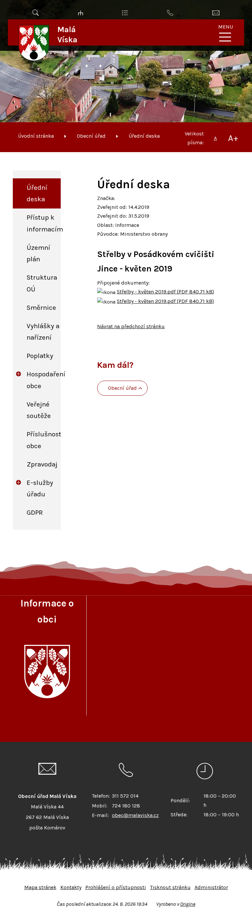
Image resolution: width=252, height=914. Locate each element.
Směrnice (41, 307)
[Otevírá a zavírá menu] (225, 37)
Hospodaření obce (44, 379)
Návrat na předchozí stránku (131, 326)
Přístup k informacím (44, 223)
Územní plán (38, 253)
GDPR (35, 512)
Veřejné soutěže (39, 410)
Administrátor (211, 887)
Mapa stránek (40, 887)
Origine (187, 904)
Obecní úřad (91, 136)
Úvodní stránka (36, 136)
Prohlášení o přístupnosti (115, 887)
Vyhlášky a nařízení (43, 331)
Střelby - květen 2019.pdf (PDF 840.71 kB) (165, 291)
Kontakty (70, 887)
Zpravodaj (42, 464)
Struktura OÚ (42, 283)
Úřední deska (144, 136)
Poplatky (40, 356)
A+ (233, 138)
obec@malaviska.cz (135, 815)
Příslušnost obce (44, 439)
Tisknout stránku (170, 887)
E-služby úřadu (40, 488)
